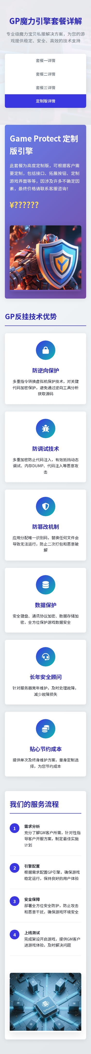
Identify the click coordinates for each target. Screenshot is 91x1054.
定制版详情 (45, 101)
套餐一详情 (45, 60)
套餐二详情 (45, 74)
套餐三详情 (45, 87)
